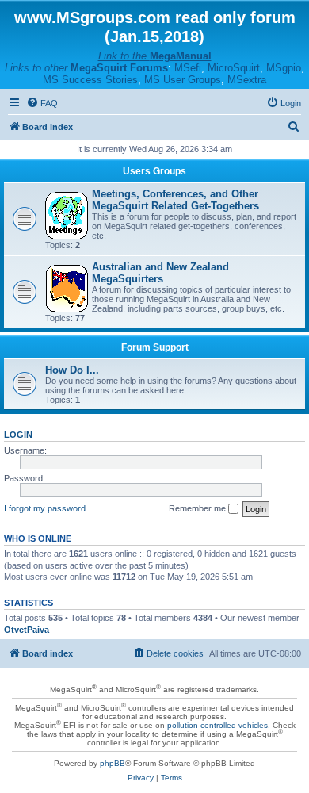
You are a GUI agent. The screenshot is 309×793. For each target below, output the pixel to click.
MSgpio (283, 68)
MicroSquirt (234, 68)
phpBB (112, 763)
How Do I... (72, 370)
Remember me (198, 508)
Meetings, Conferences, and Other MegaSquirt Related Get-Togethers (175, 200)
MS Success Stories (90, 80)
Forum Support (155, 347)
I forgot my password (45, 508)
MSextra (246, 80)
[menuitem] (42, 103)
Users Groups (154, 171)
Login (18, 434)
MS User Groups (182, 80)
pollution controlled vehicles (217, 725)
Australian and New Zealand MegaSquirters (160, 273)
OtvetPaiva (26, 629)
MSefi (187, 68)
